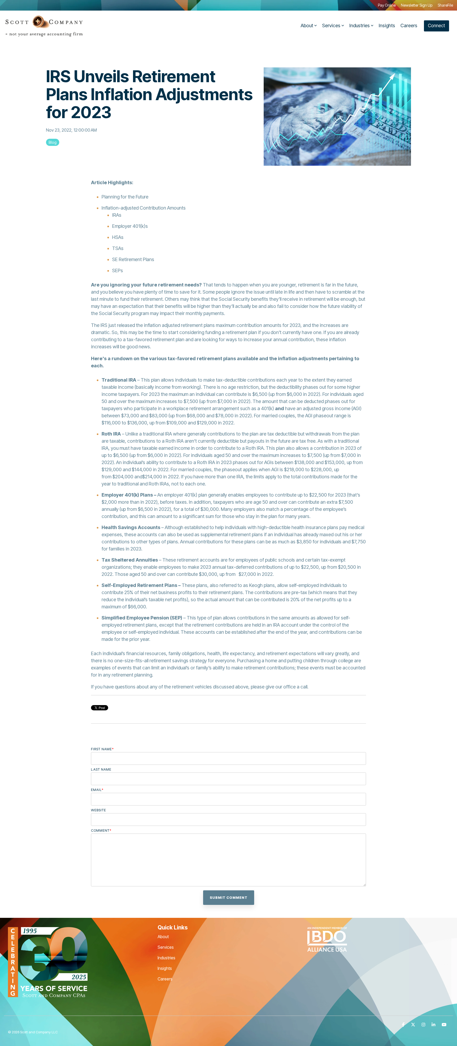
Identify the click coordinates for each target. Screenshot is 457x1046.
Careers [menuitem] (165, 979)
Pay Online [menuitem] (387, 5)
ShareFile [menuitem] (445, 5)
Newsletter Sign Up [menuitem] (416, 5)
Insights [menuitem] (165, 968)
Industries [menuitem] (166, 957)
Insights (387, 25)
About (307, 25)
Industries (359, 25)
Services (331, 25)
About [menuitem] (163, 936)
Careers (408, 25)
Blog (53, 142)
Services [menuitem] (166, 947)
